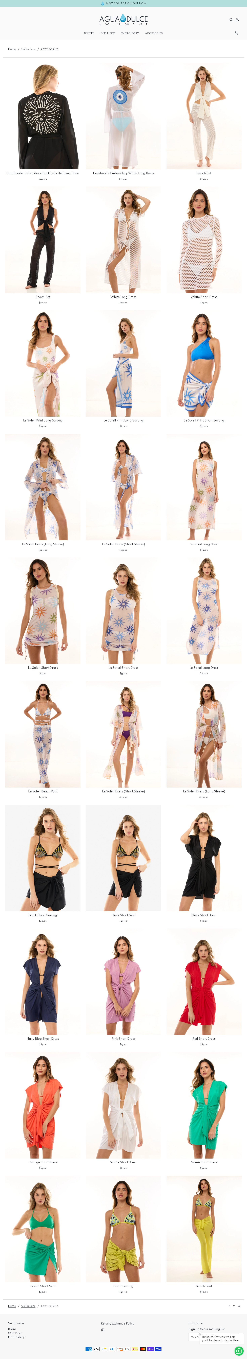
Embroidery (16, 1337)
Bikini (12, 1329)
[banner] (123, 19)
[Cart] (237, 33)
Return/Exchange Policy (117, 1323)
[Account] (237, 19)
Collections (28, 49)
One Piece (15, 1333)
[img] (231, 19)
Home (12, 49)
